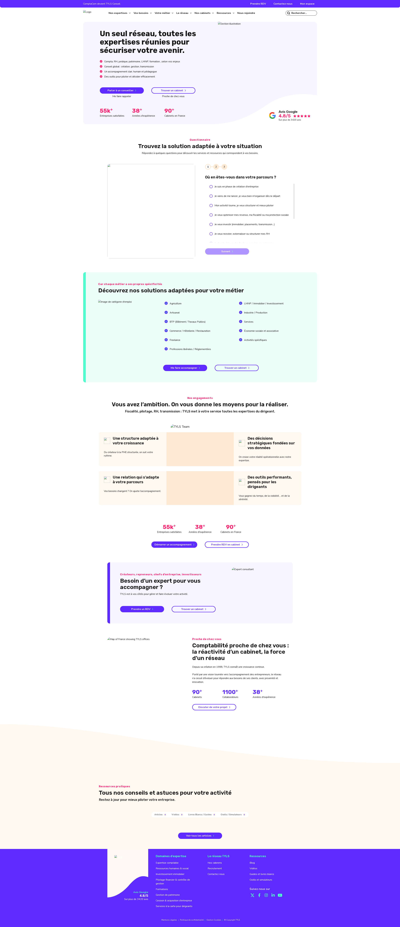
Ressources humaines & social (172, 868)
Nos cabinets (215, 863)
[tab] (160, 814)
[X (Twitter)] (252, 895)
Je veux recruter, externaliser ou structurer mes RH (242, 234)
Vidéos (253, 868)
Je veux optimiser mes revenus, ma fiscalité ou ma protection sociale (252, 215)
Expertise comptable (167, 863)
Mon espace (307, 4)
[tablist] (200, 814)
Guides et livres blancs (262, 874)
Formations (162, 889)
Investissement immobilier (170, 874)
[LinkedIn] (273, 895)
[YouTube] (280, 895)
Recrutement (215, 868)
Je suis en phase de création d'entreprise (237, 186)
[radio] (211, 186)
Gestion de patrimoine (168, 895)
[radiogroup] (249, 233)
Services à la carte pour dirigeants (174, 906)
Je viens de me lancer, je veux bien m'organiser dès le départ (247, 196)
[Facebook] (259, 895)
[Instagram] (266, 895)
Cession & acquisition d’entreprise (174, 900)
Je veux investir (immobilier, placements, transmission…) (245, 224)
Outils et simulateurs (261, 880)
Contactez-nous (282, 4)
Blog (252, 863)
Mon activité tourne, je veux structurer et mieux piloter (244, 205)
